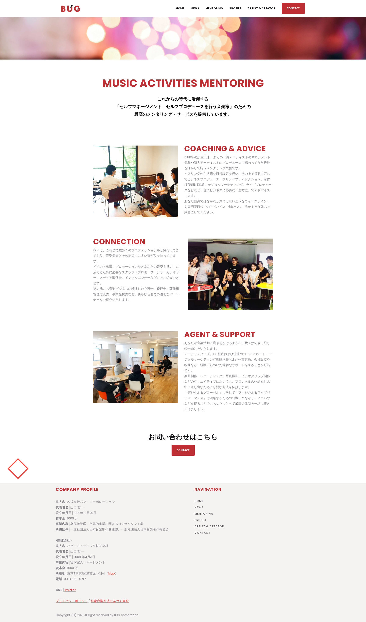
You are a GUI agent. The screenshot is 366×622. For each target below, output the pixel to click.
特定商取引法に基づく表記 (110, 601)
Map (111, 573)
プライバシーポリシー (71, 601)
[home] (70, 8)
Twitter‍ (70, 590)
